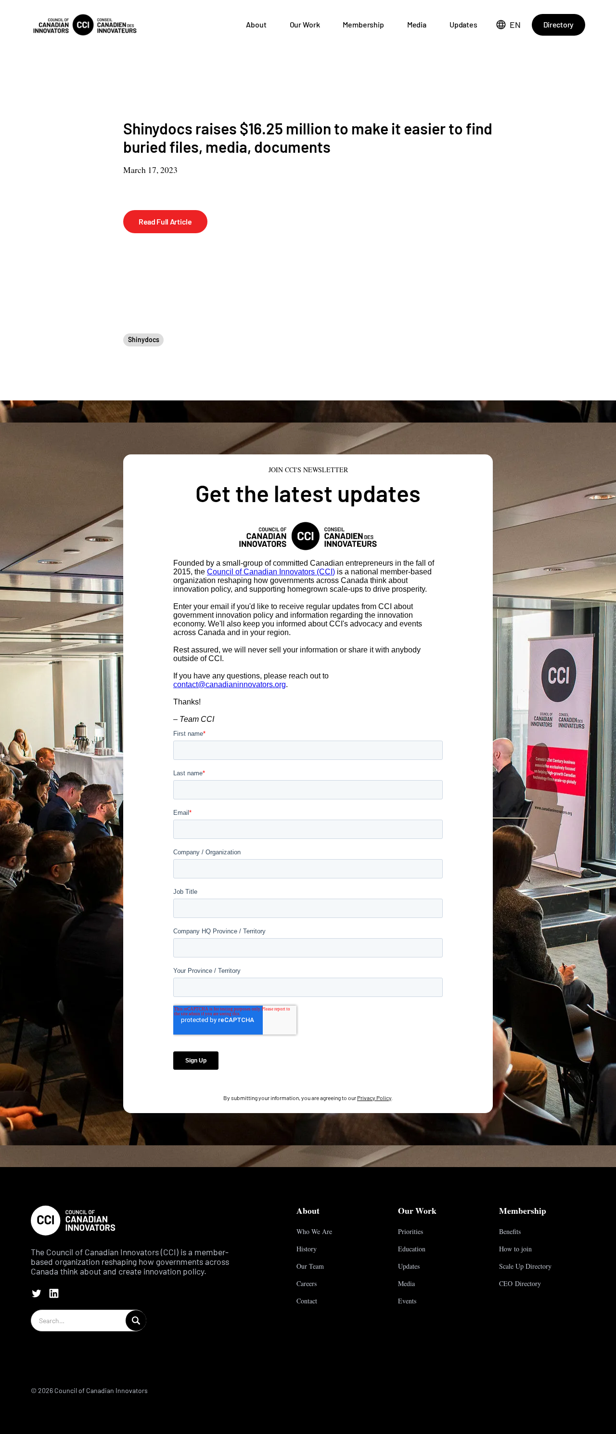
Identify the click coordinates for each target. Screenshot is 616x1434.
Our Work (305, 24)
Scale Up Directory (525, 1266)
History (306, 1248)
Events (407, 1300)
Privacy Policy (374, 1097)
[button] (508, 24)
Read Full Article (165, 221)
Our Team (310, 1266)
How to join (515, 1248)
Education (411, 1248)
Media (416, 24)
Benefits (510, 1231)
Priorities (410, 1231)
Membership (363, 24)
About (256, 24)
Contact (306, 1300)
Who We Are (314, 1231)
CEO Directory (520, 1283)
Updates (463, 24)
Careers (306, 1283)
